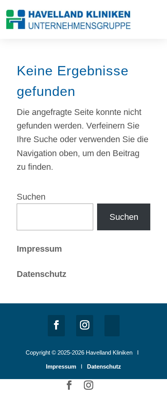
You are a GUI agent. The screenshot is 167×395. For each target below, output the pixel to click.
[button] (155, 21)
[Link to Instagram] (84, 325)
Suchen (31, 197)
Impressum (39, 249)
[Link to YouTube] (112, 325)
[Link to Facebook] (56, 325)
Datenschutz (104, 366)
